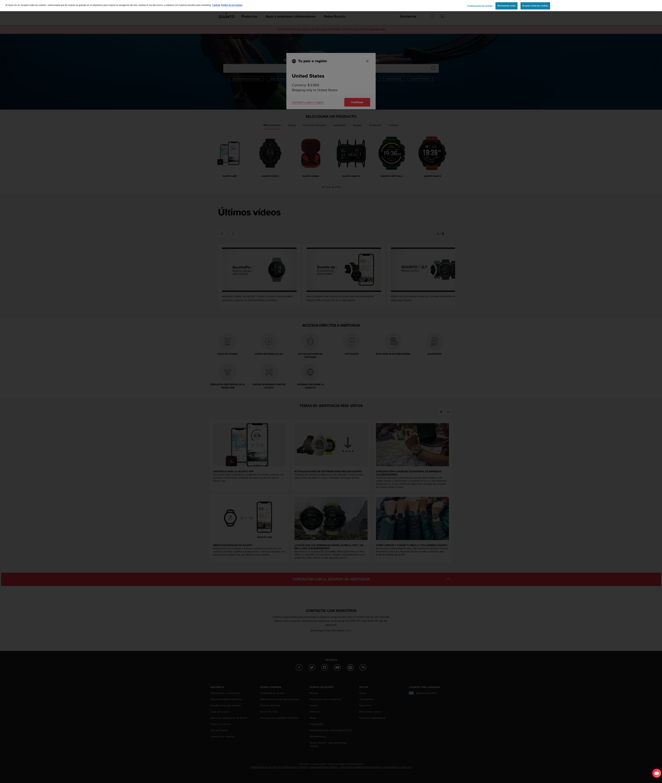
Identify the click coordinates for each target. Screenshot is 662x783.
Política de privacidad (231, 5)
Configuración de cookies (480, 5)
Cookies (216, 5)
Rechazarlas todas (506, 5)
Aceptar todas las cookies (535, 5)
